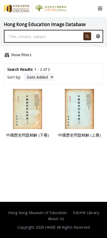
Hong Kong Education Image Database (45, 24)
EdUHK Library (86, 212)
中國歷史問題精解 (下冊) (27, 135)
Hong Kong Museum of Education (37, 212)
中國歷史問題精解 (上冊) (79, 135)
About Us (56, 218)
